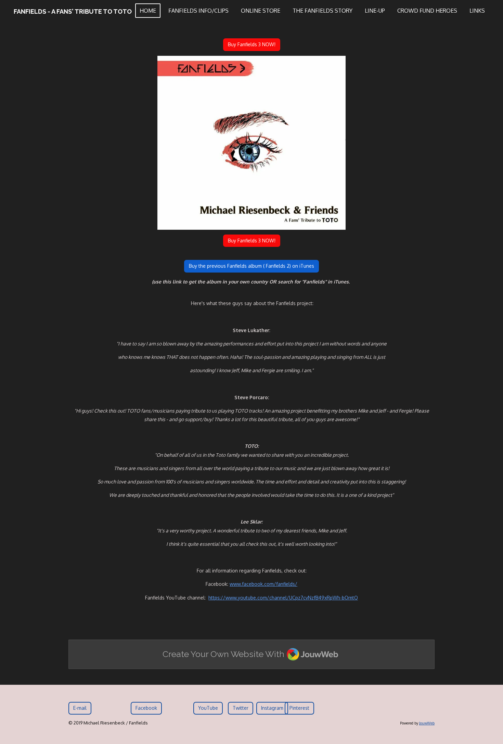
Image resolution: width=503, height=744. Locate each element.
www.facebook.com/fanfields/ (263, 584)
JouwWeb (427, 723)
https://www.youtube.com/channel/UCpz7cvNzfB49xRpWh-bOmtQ (283, 598)
